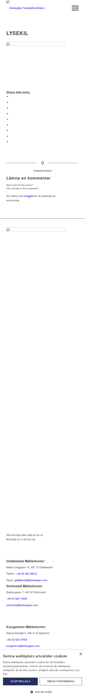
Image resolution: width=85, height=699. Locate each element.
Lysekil (17, 33)
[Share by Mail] (11, 142)
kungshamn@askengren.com (23, 646)
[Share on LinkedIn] (11, 119)
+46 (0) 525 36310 (26, 573)
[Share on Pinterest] (11, 114)
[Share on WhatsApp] (11, 108)
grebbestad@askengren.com (31, 580)
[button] (42, 691)
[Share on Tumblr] (11, 125)
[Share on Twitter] (11, 102)
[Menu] (73, 8)
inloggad (28, 196)
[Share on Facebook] (11, 96)
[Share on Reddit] (11, 136)
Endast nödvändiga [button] (61, 681)
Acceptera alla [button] (20, 681)
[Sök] (64, 8)
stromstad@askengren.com (22, 605)
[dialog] (42, 674)
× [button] (80, 654)
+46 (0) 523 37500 (16, 639)
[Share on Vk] (11, 130)
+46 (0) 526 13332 (16, 598)
